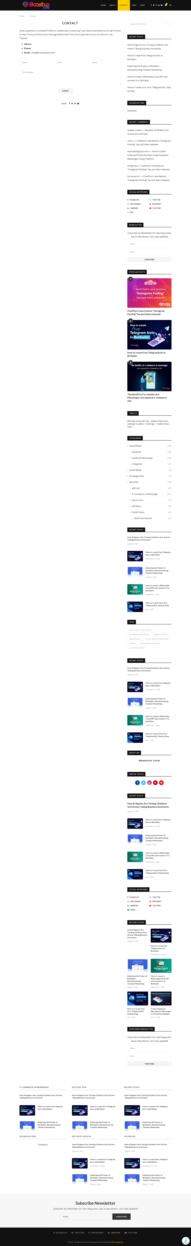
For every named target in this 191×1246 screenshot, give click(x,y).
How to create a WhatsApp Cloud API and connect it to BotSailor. (157, 588)
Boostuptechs (117, 1242)
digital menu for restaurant (140, 630)
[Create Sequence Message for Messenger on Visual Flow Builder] (161, 998)
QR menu (132, 643)
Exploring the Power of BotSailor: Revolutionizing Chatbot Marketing (157, 570)
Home (103, 5)
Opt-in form (151, 500)
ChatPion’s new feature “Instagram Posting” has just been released (146, 312)
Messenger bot (135, 639)
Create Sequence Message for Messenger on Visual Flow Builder (161, 1011)
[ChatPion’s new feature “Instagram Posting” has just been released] (149, 293)
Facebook (132, 110)
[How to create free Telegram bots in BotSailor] (149, 334)
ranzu (130, 140)
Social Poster (151, 512)
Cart (134, 5)
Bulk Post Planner (152, 518)
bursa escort (133, 176)
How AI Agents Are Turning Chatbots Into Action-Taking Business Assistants (148, 538)
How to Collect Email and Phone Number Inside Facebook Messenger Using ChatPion (148, 155)
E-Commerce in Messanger (151, 494)
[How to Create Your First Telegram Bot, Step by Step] (135, 607)
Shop (142, 5)
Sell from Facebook (137, 648)
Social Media (150, 445)
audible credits (134, 130)
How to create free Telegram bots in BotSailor (146, 354)
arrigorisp (132, 165)
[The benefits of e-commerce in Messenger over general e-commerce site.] (149, 376)
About (113, 5)
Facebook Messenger (151, 458)
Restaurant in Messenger (150, 643)
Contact (124, 5)
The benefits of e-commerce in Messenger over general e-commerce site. (147, 397)
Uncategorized (150, 476)
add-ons (151, 488)
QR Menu (151, 506)
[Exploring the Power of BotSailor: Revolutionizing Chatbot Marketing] (135, 572)
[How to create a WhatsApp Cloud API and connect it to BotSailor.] (135, 589)
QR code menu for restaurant (157, 639)
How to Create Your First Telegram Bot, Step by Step (157, 604)
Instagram (151, 463)
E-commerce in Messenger (139, 634)
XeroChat (150, 482)
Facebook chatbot (160, 634)
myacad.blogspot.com (137, 151)
